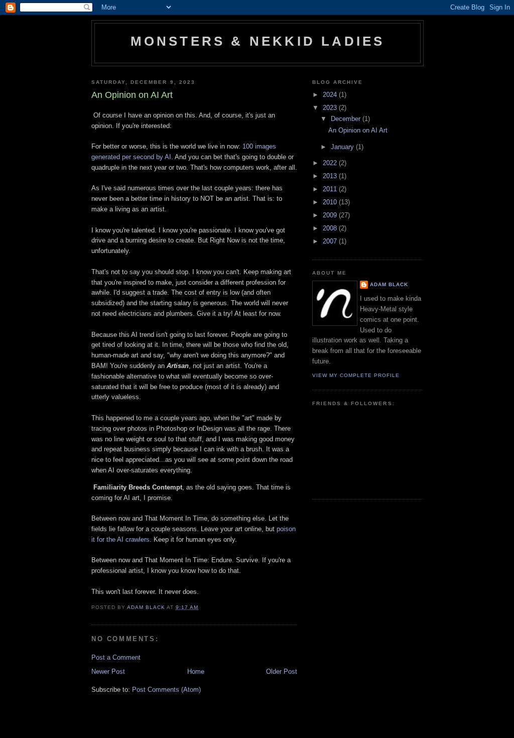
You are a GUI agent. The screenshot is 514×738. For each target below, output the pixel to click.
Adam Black (389, 284)
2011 (331, 189)
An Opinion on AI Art (358, 130)
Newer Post (108, 671)
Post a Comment (116, 657)
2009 (331, 215)
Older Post (281, 671)
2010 (331, 202)
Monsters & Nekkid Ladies (258, 41)
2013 (331, 176)
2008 (331, 228)
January (343, 147)
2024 (331, 94)
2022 (331, 163)
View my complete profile (356, 375)
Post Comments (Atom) (166, 689)
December (346, 118)
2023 (331, 107)
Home (195, 671)
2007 (331, 241)
